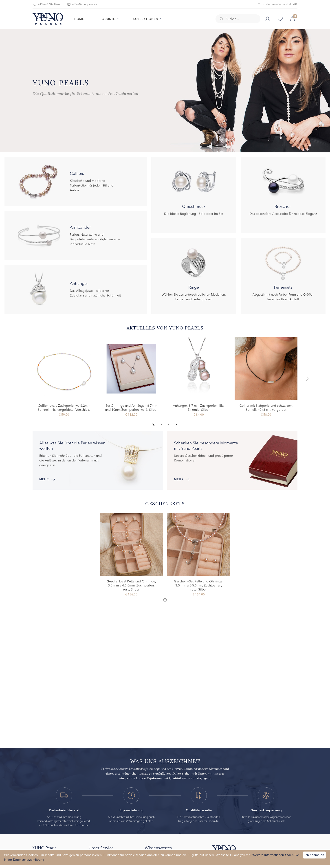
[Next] (307, 379)
